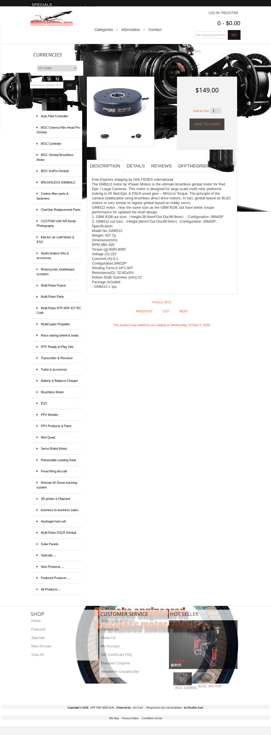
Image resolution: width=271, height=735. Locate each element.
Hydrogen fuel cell (59, 521)
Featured (38, 629)
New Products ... (52, 566)
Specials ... (48, 555)
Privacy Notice (130, 718)
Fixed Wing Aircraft (59, 471)
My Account (110, 646)
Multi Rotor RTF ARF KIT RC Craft (59, 310)
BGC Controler (59, 143)
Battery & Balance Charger (59, 383)
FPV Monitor (59, 414)
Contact (155, 30)
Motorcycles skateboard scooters (57, 272)
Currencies (47, 54)
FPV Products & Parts (59, 428)
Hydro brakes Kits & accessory (57, 255)
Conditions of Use (152, 718)
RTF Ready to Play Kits (59, 349)
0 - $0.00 (228, 23)
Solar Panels (59, 544)
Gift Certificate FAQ (116, 654)
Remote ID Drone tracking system (57, 485)
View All (37, 654)
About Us (108, 638)
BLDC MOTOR (209, 686)
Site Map (114, 718)
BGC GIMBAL (186, 688)
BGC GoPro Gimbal (59, 171)
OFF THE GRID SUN (102, 707)
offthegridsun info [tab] (203, 165)
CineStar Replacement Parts (60, 212)
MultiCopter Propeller (59, 326)
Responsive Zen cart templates (164, 707)
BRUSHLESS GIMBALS (59, 184)
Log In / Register (223, 13)
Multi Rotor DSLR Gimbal (59, 535)
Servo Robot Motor (59, 448)
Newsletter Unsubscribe (120, 671)
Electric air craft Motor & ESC (57, 239)
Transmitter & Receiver (59, 360)
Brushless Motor (59, 392)
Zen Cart (138, 707)
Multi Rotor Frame (59, 285)
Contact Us (110, 629)
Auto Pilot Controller (59, 118)
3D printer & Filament (59, 501)
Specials (42, 5)
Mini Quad (59, 437)
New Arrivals (41, 646)
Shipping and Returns (118, 621)
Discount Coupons (115, 663)
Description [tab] (105, 165)
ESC (59, 403)
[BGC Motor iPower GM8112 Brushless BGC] (119, 99)
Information (130, 30)
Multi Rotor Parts (59, 296)
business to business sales (59, 512)
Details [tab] (136, 165)
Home (90, 51)
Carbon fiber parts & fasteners (57, 196)
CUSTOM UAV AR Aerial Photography (57, 223)
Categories (103, 30)
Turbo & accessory (59, 369)
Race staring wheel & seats (60, 337)
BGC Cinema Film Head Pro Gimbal (58, 130)
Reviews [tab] (161, 165)
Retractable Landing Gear (59, 462)
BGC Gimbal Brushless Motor (118, 51)
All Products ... (51, 589)
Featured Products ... (55, 578)
